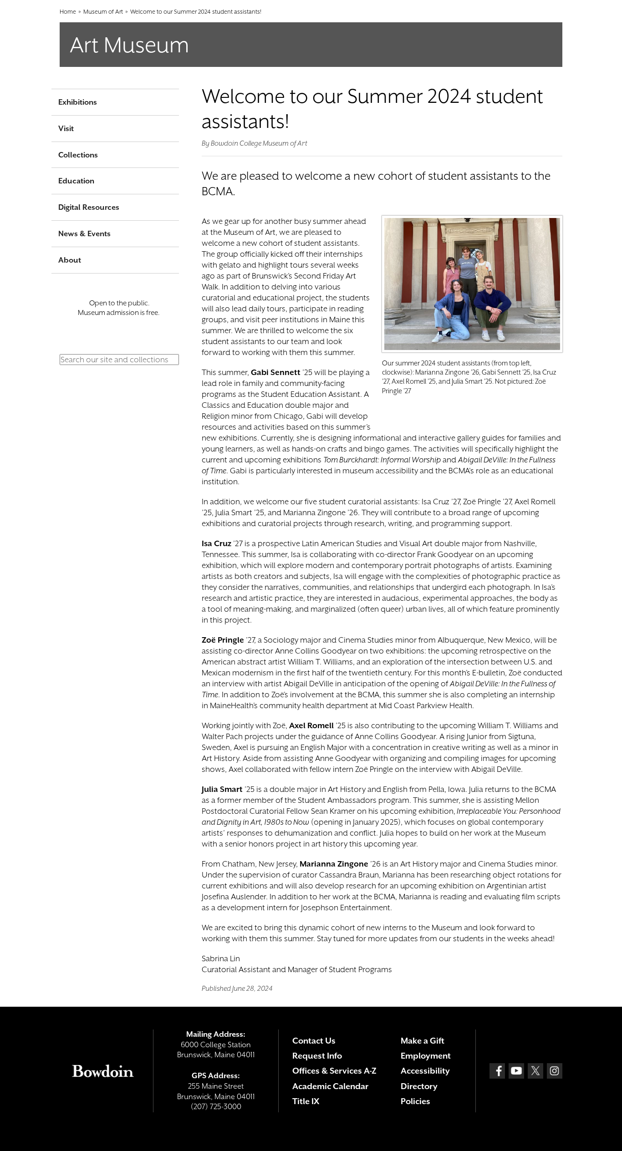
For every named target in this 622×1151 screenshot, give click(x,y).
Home (68, 11)
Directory (419, 1086)
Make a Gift (422, 1040)
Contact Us (314, 1040)
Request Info (317, 1055)
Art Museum (129, 44)
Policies (415, 1101)
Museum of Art (103, 11)
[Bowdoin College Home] (103, 1071)
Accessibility (425, 1070)
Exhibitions (77, 102)
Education (76, 181)
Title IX (305, 1101)
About (69, 260)
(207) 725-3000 (216, 1106)
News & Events (84, 233)
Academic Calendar (330, 1086)
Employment (426, 1055)
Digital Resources (88, 207)
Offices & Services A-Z (334, 1070)
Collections (78, 155)
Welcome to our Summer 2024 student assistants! (195, 11)
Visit (66, 128)
